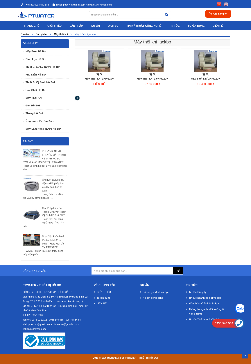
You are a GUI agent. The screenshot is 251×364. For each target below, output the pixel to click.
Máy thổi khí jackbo (152, 41)
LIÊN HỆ (218, 25)
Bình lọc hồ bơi (36, 59)
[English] (225, 4)
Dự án (95, 25)
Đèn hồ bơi (33, 105)
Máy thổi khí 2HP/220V (205, 78)
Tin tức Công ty (197, 292)
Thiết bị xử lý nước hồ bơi (43, 66)
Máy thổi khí (34, 97)
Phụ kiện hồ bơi (36, 74)
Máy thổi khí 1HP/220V (99, 78)
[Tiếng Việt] (218, 4)
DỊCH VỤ (113, 25)
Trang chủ (31, 25)
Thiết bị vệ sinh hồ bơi (40, 82)
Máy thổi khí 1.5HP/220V (152, 78)
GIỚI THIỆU (54, 25)
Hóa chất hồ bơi (36, 90)
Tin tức (174, 25)
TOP (244, 354)
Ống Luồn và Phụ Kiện (40, 120)
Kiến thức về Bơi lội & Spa (204, 303)
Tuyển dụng (196, 25)
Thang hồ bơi (34, 113)
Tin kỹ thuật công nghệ (143, 25)
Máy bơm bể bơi (36, 51)
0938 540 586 (37, 4)
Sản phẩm (76, 25)
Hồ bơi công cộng (153, 297)
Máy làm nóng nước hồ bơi (43, 128)
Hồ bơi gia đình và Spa (156, 292)
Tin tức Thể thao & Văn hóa (205, 319)
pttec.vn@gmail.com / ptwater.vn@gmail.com (84, 4)
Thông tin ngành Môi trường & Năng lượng (206, 311)
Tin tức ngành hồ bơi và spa (205, 297)
